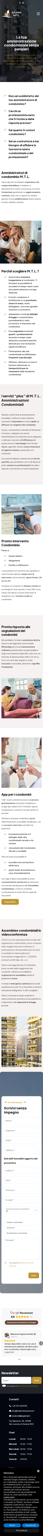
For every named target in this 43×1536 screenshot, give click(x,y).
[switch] (5, 1222)
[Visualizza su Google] (6, 1335)
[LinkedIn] (23, 2)
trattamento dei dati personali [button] (27, 1386)
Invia (34, 1275)
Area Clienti (10, 902)
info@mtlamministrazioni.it (22, 1411)
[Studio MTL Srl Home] (11, 13)
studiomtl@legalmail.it (20, 1416)
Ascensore (10, 1228)
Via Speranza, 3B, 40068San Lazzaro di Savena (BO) (21, 1422)
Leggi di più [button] (9, 1352)
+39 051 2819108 (19, 1406)
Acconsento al (21, 1264)
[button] (2, 1343)
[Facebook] (19, 2)
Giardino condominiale (15, 1222)
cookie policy (9, 1497)
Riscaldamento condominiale (17, 1233)
